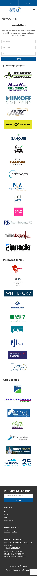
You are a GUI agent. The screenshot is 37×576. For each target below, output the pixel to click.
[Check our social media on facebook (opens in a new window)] (7, 4)
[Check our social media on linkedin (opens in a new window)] (11, 4)
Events (6, 517)
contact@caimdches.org (18, 556)
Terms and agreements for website (18, 570)
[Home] (15, 9)
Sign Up (18, 59)
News (6, 514)
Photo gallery (9, 520)
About (6, 511)
